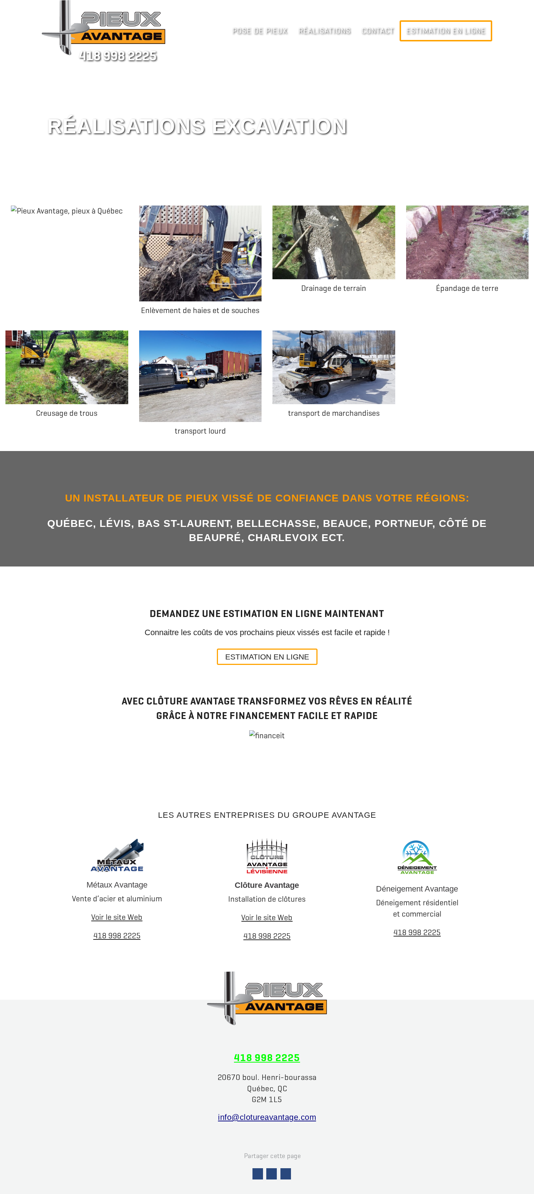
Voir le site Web (116, 917)
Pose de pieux (259, 31)
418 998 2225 (118, 56)
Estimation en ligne (446, 31)
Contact (377, 31)
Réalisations (324, 31)
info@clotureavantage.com (267, 1117)
